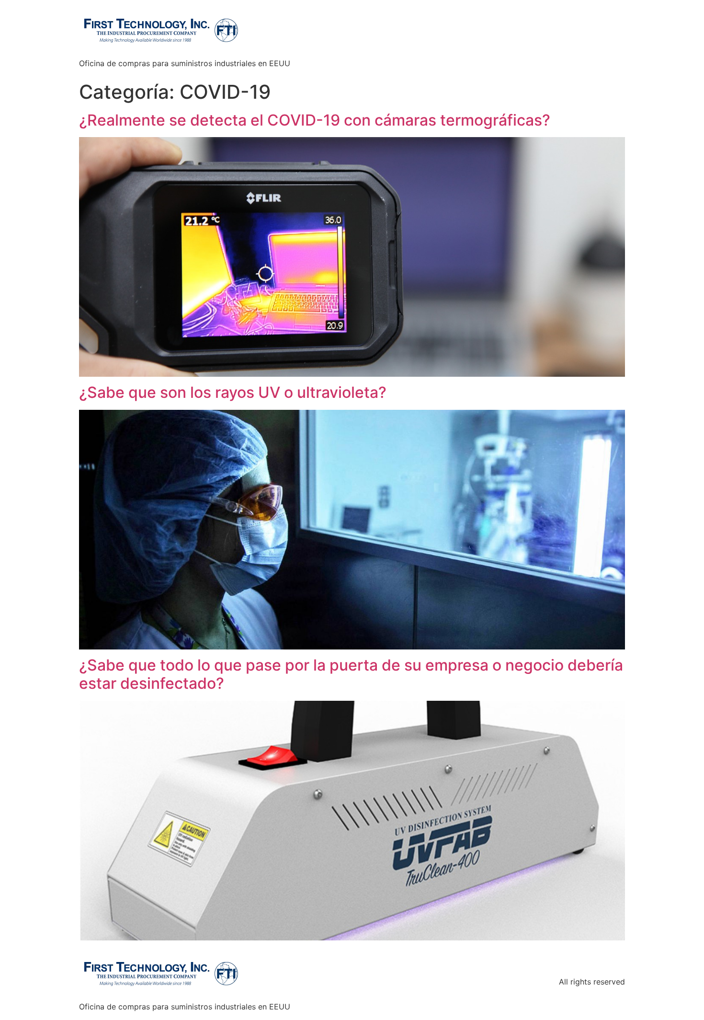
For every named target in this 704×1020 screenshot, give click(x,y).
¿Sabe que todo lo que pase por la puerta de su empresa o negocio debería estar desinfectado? (351, 674)
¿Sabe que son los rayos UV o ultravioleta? (232, 392)
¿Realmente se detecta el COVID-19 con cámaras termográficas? (314, 120)
